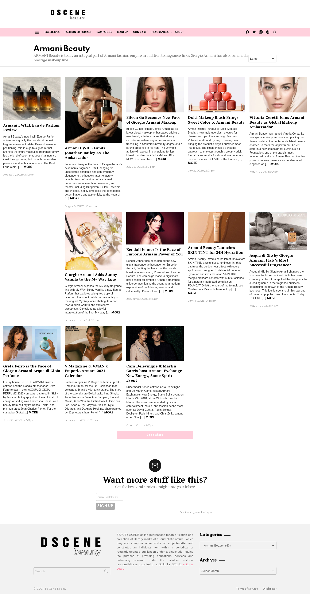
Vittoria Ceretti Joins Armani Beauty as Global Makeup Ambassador (276, 122)
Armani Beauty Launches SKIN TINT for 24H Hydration (215, 250)
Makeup (122, 32)
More (27, 167)
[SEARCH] (274, 32)
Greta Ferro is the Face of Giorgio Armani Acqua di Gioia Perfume (31, 370)
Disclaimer (269, 588)
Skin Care (139, 32)
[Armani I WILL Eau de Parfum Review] (32, 98)
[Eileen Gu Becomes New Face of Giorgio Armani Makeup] (155, 95)
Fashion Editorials (78, 32)
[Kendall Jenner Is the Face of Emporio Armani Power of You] (155, 228)
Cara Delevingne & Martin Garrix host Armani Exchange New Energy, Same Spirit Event (154, 373)
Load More (155, 434)
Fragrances (159, 32)
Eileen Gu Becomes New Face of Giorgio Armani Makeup (153, 120)
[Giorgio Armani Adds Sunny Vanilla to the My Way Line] (93, 241)
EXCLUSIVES (51, 32)
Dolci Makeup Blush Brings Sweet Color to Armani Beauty (216, 120)
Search (106, 572)
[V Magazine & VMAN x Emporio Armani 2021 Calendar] (93, 343)
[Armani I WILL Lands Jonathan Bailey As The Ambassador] (93, 110)
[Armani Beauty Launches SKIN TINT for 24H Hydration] (216, 227)
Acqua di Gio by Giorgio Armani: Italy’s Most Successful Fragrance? (271, 260)
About (179, 32)
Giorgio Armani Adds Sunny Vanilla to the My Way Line (91, 277)
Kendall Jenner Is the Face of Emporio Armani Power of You (154, 252)
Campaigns (104, 32)
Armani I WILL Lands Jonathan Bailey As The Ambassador (87, 152)
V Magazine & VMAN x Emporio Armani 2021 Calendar (86, 370)
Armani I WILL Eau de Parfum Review (31, 127)
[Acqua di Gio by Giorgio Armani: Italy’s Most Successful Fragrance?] (278, 231)
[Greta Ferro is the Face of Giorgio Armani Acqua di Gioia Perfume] (32, 343)
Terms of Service (247, 588)
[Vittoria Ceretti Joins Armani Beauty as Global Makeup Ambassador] (278, 95)
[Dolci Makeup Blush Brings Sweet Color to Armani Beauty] (216, 95)
